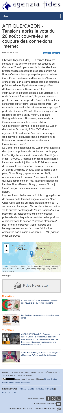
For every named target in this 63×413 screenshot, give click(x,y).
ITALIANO (22, 389)
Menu (5, 16)
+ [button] (6, 246)
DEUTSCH (6, 392)
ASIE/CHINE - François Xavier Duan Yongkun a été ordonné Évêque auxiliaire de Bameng (41, 353)
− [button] (6, 250)
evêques (56, 53)
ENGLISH (31, 389)
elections (47, 53)
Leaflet (5, 266)
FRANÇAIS (49, 389)
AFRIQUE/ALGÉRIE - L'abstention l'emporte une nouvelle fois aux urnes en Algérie (39, 301)
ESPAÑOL (40, 389)
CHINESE (15, 392)
